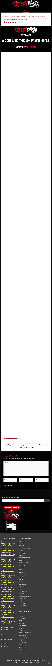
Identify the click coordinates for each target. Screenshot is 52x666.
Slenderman (21, 577)
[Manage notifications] (49, 663)
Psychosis (3, 541)
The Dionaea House (23, 589)
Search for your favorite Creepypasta (10, 497)
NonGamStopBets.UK (23, 635)
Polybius (20, 569)
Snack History (21, 640)
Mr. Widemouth (4, 573)
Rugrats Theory (22, 574)
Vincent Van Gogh (22, 649)
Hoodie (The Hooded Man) (24, 557)
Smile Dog (21, 579)
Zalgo (20, 606)
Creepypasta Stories (5, 634)
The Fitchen (21, 644)
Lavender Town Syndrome (24, 562)
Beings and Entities (17, 16)
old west (10, 19)
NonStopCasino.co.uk (23, 637)
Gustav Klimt (21, 623)
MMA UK (21, 628)
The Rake (21, 594)
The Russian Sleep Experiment (25, 596)
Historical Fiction (26, 16)
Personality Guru (22, 639)
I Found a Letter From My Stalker (8, 598)
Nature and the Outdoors (9, 18)
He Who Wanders (4, 563)
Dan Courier (45, 18)
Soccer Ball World (22, 642)
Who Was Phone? (22, 605)
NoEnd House (21, 567)
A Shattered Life (4, 603)
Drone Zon (21, 620)
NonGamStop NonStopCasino (25, 634)
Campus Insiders (22, 618)
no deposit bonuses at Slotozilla (25, 632)
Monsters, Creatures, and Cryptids (37, 16)
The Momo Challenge (23, 591)
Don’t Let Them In (5, 609)
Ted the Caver (21, 586)
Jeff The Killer (21, 559)
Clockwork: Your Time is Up (24, 548)
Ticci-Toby (3, 579)
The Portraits (21, 593)
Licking (20, 564)
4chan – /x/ (3, 633)
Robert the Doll (22, 572)
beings (36, 18)
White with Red (22, 603)
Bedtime (3, 547)
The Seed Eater (22, 598)
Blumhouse (21, 615)
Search (47, 500)
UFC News (21, 646)
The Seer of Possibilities (6, 552)
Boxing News (21, 616)
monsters (5, 19)
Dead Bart (21, 550)
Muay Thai (21, 630)
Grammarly (3, 643)
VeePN (20, 647)
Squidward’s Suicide (23, 583)
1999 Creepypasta (22, 541)
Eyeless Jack (21, 552)
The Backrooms (22, 588)
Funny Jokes (21, 622)
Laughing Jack (21, 560)
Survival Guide (4, 614)
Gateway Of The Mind (23, 553)
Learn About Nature (23, 625)
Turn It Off (3, 619)
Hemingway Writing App (6, 644)
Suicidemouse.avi (22, 584)
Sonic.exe (21, 581)
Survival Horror (30, 18)
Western (14, 19)
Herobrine (21, 555)
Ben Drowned (4, 557)
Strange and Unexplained (21, 18)
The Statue (21, 600)
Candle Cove (21, 547)
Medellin (20, 627)
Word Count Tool (4, 646)
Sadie (2, 568)
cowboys (40, 18)
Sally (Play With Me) (23, 576)
